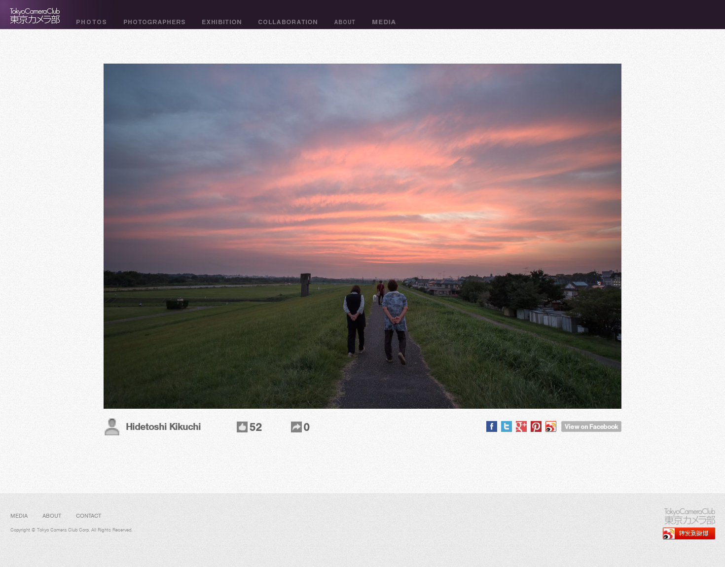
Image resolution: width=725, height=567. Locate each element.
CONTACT (88, 516)
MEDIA (19, 516)
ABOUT (51, 516)
